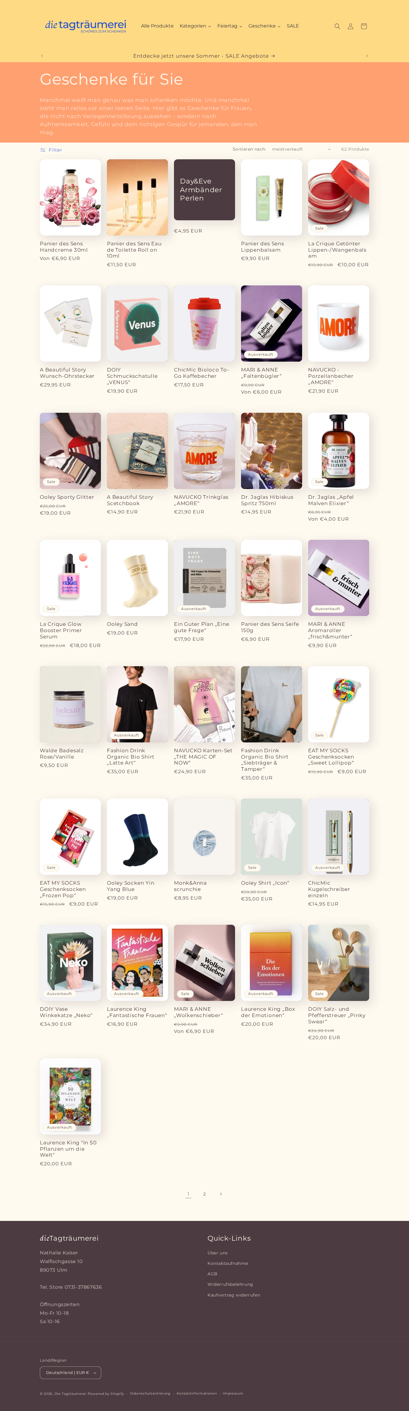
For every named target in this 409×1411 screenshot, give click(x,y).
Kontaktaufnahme (227, 1263)
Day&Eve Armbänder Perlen (201, 190)
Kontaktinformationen (197, 1393)
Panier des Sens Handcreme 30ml (64, 247)
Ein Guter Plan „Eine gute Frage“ (201, 627)
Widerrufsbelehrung (230, 1284)
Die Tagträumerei (70, 1394)
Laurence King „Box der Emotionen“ (268, 1012)
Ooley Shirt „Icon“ (265, 883)
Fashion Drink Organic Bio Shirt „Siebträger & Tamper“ (265, 759)
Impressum (233, 1393)
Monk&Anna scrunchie (190, 886)
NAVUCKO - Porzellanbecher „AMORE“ (331, 376)
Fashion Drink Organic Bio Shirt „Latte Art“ (130, 756)
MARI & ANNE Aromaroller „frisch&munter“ (330, 630)
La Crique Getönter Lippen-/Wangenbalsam (337, 250)
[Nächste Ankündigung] (367, 56)
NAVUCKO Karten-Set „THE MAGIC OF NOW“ (203, 756)
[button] (337, 26)
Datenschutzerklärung (150, 1393)
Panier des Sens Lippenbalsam (262, 247)
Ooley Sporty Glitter (67, 497)
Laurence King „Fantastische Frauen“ (137, 1012)
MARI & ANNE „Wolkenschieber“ (198, 1012)
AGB (212, 1274)
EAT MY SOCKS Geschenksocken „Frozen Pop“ (63, 889)
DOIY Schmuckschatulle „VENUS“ (132, 376)
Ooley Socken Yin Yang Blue (130, 886)
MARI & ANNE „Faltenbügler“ (261, 373)
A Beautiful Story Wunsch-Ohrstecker (67, 373)
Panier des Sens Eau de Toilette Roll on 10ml (134, 250)
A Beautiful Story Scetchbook (130, 500)
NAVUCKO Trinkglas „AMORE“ (201, 500)
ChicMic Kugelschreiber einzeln (329, 889)
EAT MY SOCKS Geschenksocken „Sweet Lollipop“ (331, 756)
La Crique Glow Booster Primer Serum (61, 630)
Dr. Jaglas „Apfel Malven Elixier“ (331, 500)
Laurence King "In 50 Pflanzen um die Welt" (68, 1149)
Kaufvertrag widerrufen (233, 1295)
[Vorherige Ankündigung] (42, 56)
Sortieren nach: (249, 149)
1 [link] (188, 1194)
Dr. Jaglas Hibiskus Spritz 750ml (267, 500)
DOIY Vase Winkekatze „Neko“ (66, 1012)
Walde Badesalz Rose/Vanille (62, 753)
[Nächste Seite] (220, 1194)
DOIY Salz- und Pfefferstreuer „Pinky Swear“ (336, 1015)
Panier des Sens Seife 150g (270, 627)
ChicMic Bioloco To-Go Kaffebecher (201, 373)
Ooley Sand (122, 624)
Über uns (217, 1253)
